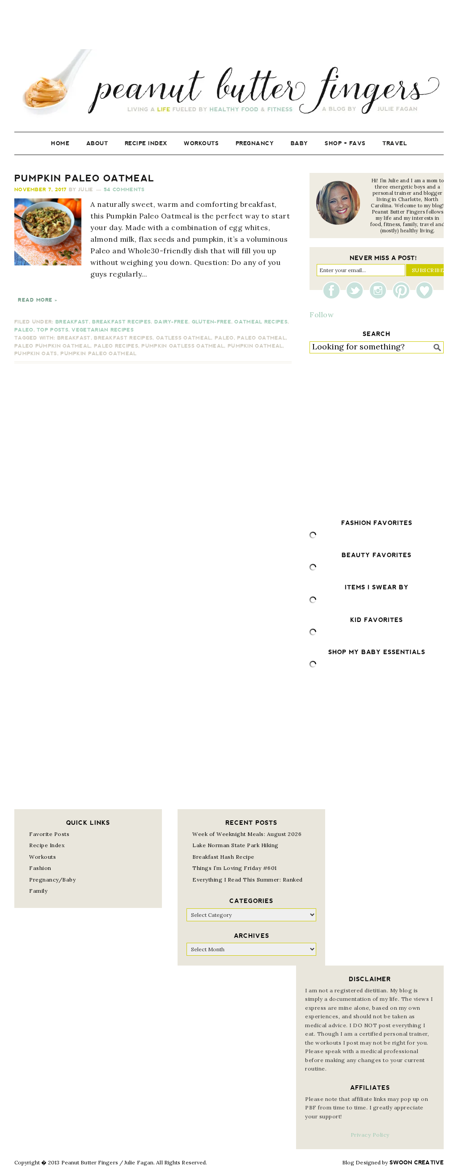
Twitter (357, 290)
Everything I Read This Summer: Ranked (247, 879)
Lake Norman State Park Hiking (235, 845)
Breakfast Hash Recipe (223, 856)
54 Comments (124, 190)
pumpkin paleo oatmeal (98, 354)
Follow (322, 314)
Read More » (37, 300)
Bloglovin (424, 290)
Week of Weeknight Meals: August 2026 (246, 834)
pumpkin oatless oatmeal (182, 346)
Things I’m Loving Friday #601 (234, 868)
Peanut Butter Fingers (229, 83)
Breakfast (72, 322)
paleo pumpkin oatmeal (52, 346)
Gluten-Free (211, 322)
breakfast (74, 338)
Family (38, 890)
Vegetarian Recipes (102, 330)
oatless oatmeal (184, 338)
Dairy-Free (171, 322)
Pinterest (403, 290)
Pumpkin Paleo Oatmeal (84, 178)
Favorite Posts (49, 834)
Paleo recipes (116, 346)
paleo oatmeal (261, 338)
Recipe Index (46, 845)
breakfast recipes (123, 338)
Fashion (40, 868)
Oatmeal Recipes (261, 322)
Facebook (333, 290)
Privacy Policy (370, 1134)
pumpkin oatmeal (255, 346)
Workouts (42, 856)
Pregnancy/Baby (52, 879)
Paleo (24, 330)
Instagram (380, 290)
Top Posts (52, 330)
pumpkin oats (35, 354)
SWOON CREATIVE (417, 1162)
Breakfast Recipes (121, 322)
